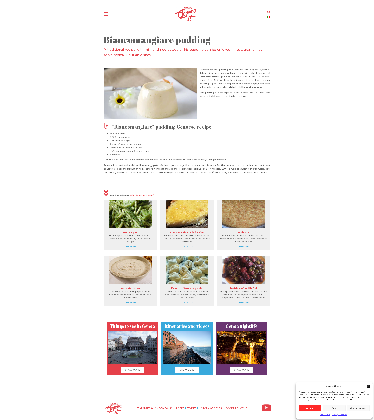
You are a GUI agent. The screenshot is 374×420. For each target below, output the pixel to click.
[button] (368, 386)
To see (180, 408)
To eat (191, 408)
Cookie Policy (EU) (237, 408)
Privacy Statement (339, 415)
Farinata (243, 232)
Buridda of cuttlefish (243, 288)
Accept (310, 408)
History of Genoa (210, 408)
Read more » (130, 247)
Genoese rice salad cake (187, 232)
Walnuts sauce (131, 288)
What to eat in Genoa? (142, 195)
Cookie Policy (325, 415)
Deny (334, 408)
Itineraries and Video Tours (155, 408)
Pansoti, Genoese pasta (187, 288)
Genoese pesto (130, 232)
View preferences (358, 408)
